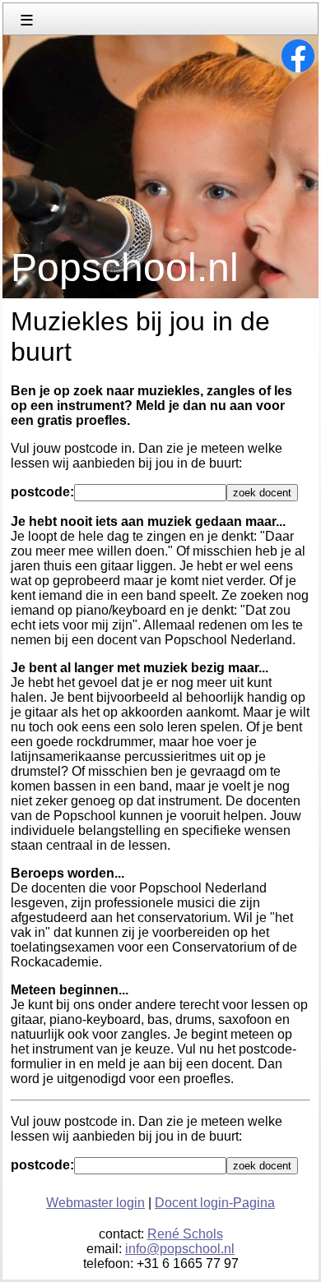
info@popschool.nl (180, 1249)
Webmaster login (95, 1203)
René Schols (185, 1234)
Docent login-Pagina (215, 1203)
